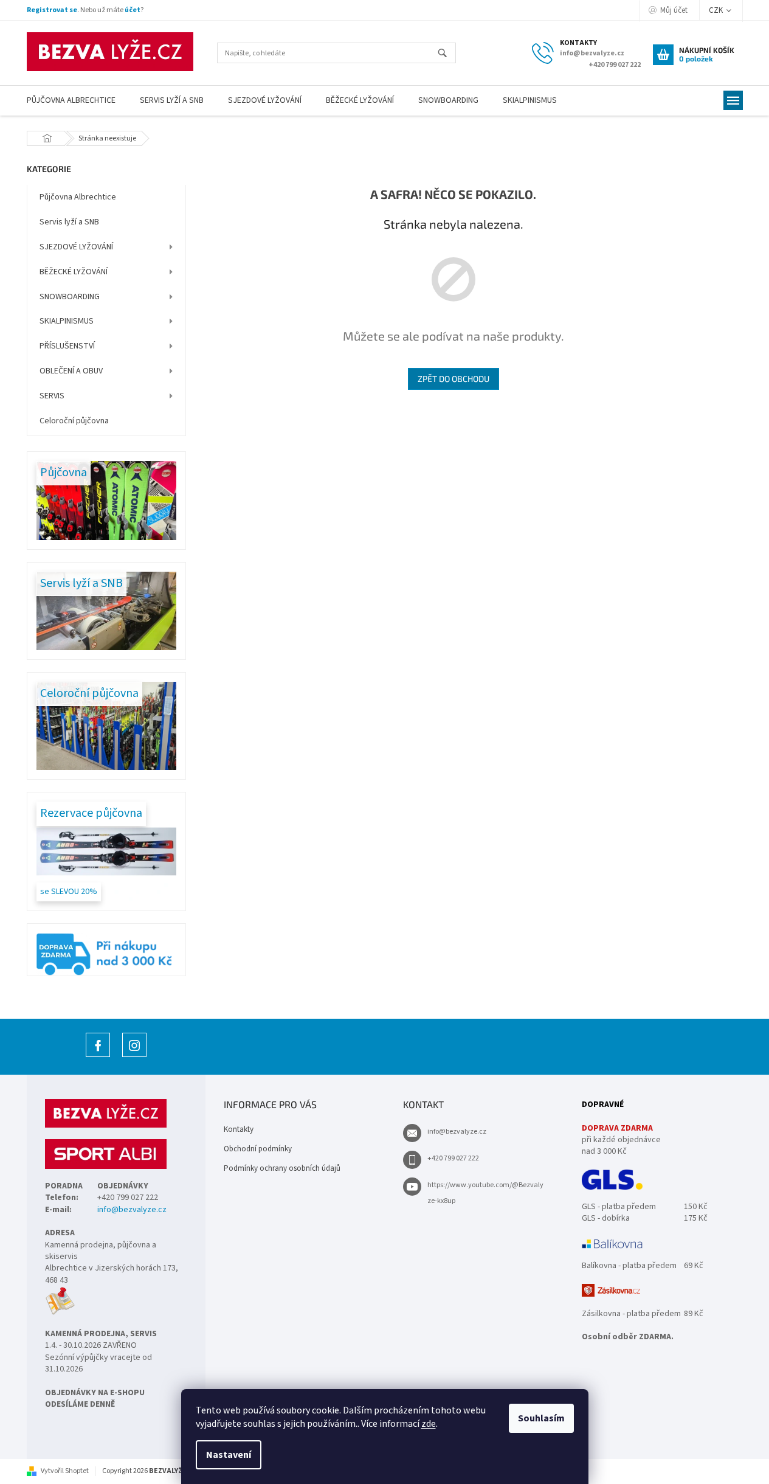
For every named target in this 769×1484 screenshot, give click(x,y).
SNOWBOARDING (70, 297)
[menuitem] (71, 101)
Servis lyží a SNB (69, 222)
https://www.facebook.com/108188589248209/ (98, 1056)
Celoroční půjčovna (74, 421)
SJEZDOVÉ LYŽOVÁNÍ (76, 247)
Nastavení (228, 1454)
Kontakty (238, 1129)
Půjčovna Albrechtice (78, 197)
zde (428, 1423)
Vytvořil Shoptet (65, 1471)
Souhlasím (541, 1418)
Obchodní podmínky (258, 1148)
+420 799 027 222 (453, 1158)
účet (132, 10)
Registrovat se (52, 10)
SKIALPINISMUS (67, 321)
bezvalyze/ (134, 1056)
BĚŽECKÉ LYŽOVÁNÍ (74, 272)
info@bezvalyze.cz (132, 1210)
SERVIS (52, 396)
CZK (717, 10)
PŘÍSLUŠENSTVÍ (67, 346)
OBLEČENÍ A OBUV (71, 371)
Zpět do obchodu (453, 378)
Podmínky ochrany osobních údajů (282, 1168)
